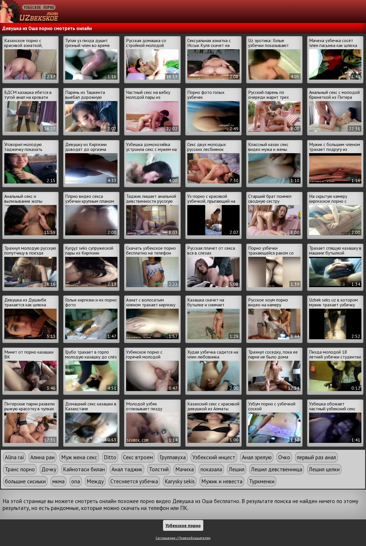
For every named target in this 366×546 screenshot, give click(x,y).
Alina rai (14, 457)
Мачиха (184, 469)
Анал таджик (127, 469)
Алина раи (42, 457)
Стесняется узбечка (134, 481)
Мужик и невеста (221, 481)
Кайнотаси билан (84, 469)
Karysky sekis (180, 481)
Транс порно (20, 469)
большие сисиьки (25, 481)
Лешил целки (324, 469)
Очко (284, 457)
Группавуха (173, 457)
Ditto (110, 457)
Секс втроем (138, 457)
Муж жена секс (79, 457)
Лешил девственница (276, 469)
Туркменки (261, 481)
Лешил (236, 469)
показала (211, 469)
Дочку (48, 469)
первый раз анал (316, 457)
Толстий (159, 469)
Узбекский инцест (213, 457)
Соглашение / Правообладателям (183, 538)
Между (95, 481)
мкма (58, 481)
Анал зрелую (257, 457)
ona (75, 481)
